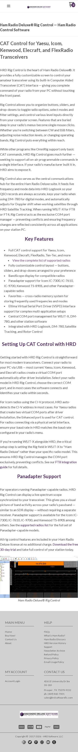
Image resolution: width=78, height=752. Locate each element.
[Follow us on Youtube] (48, 742)
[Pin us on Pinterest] (36, 742)
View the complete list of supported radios (41, 260)
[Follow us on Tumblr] (54, 742)
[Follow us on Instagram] (42, 742)
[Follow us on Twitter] (30, 742)
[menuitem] (19, 632)
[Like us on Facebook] (23, 742)
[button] (8, 6)
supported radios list (34, 525)
